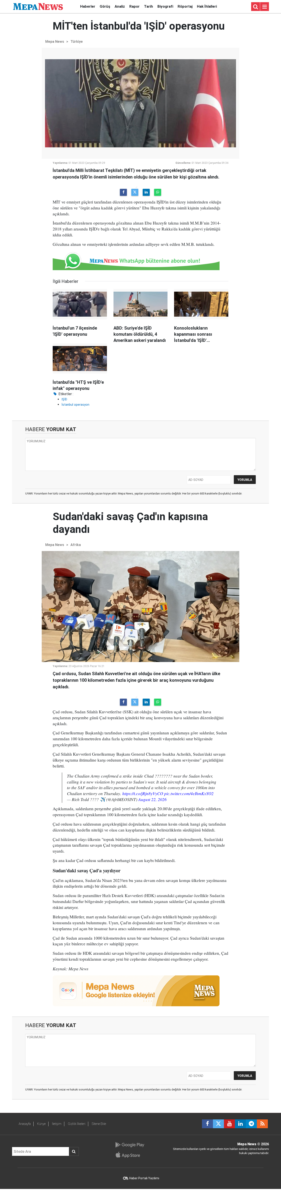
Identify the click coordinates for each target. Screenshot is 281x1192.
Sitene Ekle (99, 1124)
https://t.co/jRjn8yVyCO (142, 793)
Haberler (87, 6)
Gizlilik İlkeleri (76, 1124)
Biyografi (165, 6)
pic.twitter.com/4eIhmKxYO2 (189, 793)
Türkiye (76, 41)
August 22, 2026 (152, 799)
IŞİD (64, 399)
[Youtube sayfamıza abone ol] (229, 1123)
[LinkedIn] (146, 192)
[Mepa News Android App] (129, 1145)
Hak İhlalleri (207, 6)
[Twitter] (134, 192)
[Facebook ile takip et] (207, 1123)
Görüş (105, 6)
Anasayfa (25, 1124)
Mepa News (54, 41)
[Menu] (264, 6)
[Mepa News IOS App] (129, 1154)
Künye (41, 1124)
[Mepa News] (38, 6)
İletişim (56, 1124)
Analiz (120, 6)
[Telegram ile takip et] (251, 1123)
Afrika (75, 545)
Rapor (134, 6)
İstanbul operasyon (75, 405)
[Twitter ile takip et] (218, 1123)
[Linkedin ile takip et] (240, 1123)
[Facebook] (123, 192)
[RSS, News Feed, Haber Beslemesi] (262, 1123)
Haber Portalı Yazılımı (144, 1178)
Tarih (148, 6)
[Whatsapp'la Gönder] (157, 192)
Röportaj (185, 6)
